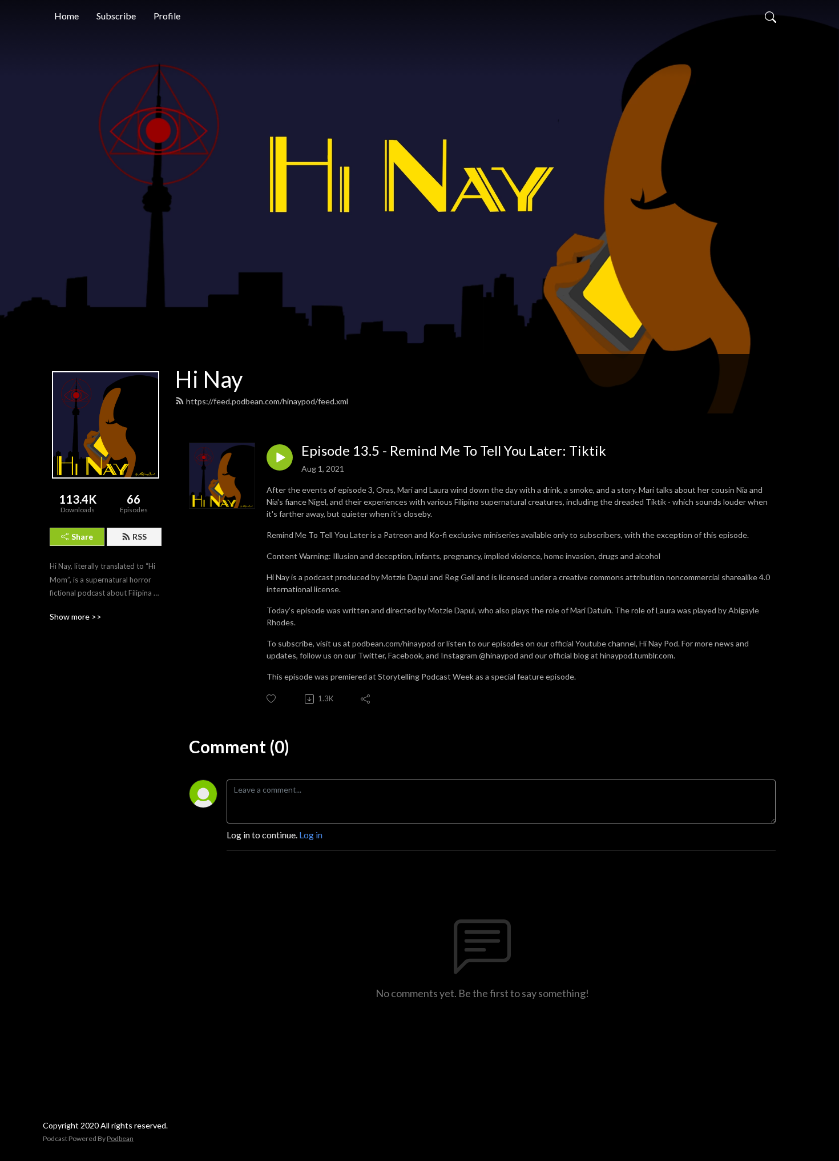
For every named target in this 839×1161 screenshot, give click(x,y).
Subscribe (116, 15)
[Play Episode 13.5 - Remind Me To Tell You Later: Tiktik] (280, 457)
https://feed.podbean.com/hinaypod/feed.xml (267, 401)
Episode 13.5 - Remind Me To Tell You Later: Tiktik (453, 451)
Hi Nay (209, 379)
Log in (310, 834)
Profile (167, 15)
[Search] (770, 16)
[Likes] (272, 699)
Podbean (120, 1138)
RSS (139, 536)
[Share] (366, 699)
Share (82, 536)
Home (66, 15)
